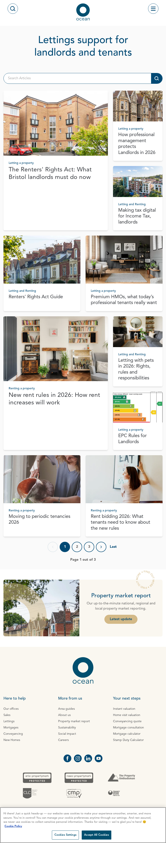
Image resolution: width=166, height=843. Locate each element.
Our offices (11, 708)
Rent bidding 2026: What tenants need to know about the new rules (120, 522)
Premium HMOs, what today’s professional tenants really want (124, 300)
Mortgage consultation (128, 727)
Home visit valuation (126, 715)
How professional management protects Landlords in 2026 (136, 143)
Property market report (74, 721)
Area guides (66, 708)
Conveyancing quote (127, 721)
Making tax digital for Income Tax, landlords (137, 216)
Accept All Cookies (96, 835)
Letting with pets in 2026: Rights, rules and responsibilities (136, 369)
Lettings (8, 721)
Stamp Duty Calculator (128, 740)
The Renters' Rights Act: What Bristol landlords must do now (50, 173)
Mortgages (10, 727)
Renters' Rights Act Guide (36, 297)
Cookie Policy (13, 826)
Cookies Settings (65, 835)
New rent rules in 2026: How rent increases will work (54, 399)
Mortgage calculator (126, 733)
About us (64, 715)
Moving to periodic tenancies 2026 (39, 519)
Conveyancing (13, 733)
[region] (83, 825)
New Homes (11, 740)
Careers (63, 740)
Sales (6, 715)
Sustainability (67, 727)
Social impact (67, 733)
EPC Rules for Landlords (132, 438)
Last (113, 547)
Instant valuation (124, 708)
